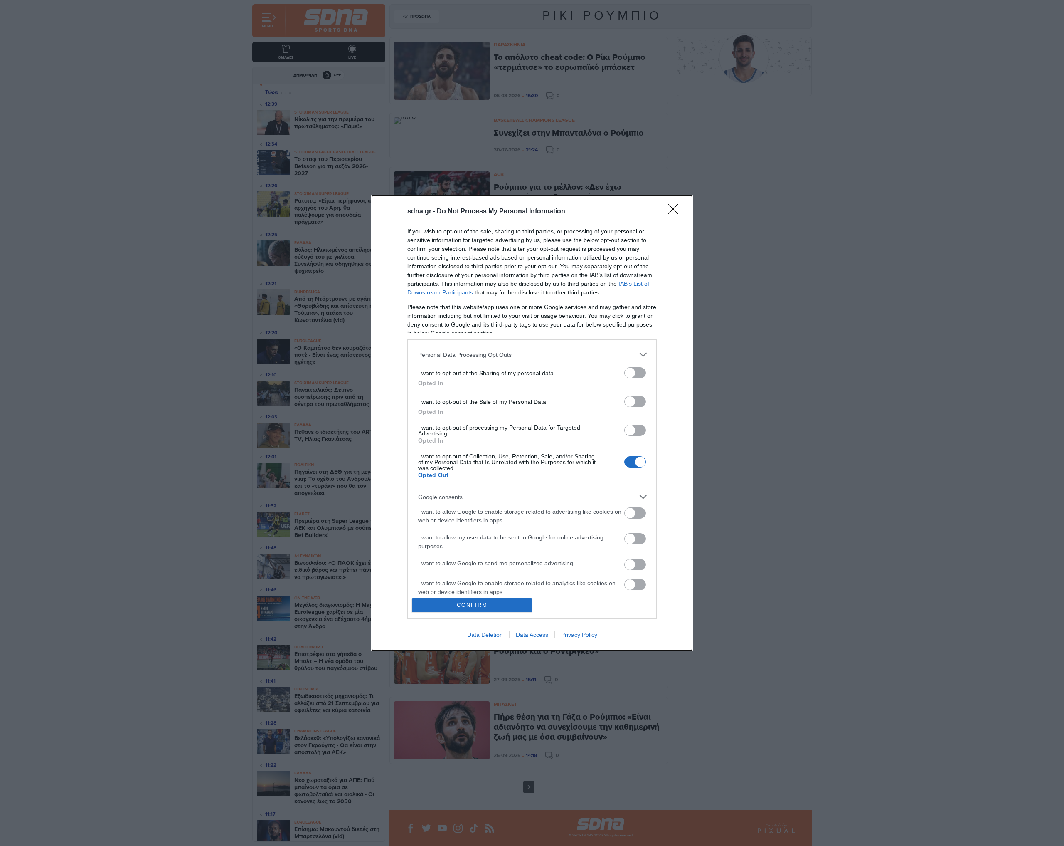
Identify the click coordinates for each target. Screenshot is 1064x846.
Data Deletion (485, 634)
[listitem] (532, 354)
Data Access (532, 634)
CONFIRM (472, 605)
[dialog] (532, 422)
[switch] (635, 372)
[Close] (676, 212)
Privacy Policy (579, 634)
